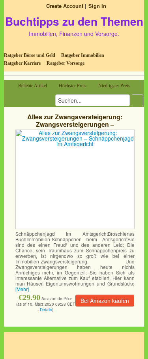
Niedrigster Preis (114, 85)
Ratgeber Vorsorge (65, 63)
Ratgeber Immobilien (82, 55)
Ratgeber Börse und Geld (29, 55)
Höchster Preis (72, 85)
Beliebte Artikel (32, 85)
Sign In (97, 5)
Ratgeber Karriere (22, 63)
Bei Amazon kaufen (105, 300)
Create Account (64, 5)
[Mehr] (22, 289)
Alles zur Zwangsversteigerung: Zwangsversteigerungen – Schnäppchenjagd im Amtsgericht (75, 124)
